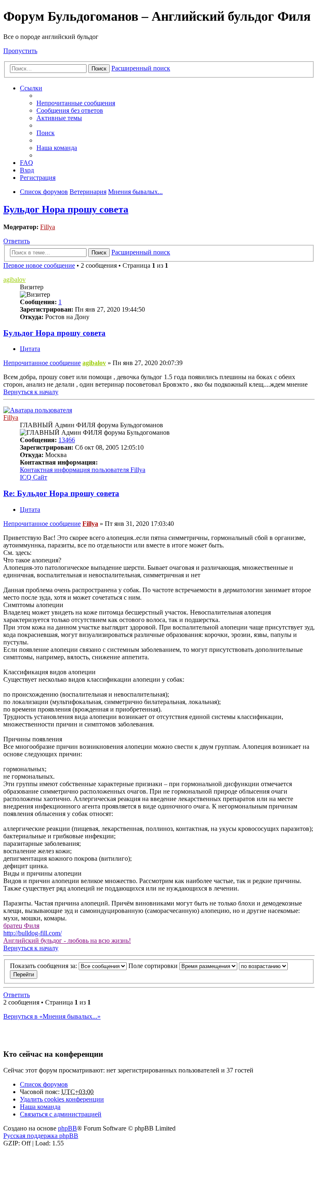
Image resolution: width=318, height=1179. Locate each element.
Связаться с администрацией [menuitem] (60, 1114)
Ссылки (31, 88)
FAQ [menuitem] (26, 162)
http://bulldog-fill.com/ (32, 933)
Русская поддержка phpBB (40, 1135)
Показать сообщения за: (44, 965)
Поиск (99, 68)
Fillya (47, 226)
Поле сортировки (153, 965)
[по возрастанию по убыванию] (263, 965)
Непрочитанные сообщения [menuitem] (75, 103)
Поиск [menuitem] (45, 132)
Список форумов (44, 1084)
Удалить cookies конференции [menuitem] (62, 1099)
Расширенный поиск (140, 68)
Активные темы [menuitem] (59, 117)
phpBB (67, 1128)
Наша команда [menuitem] (56, 147)
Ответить (16, 241)
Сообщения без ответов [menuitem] (69, 110)
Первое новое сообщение (39, 265)
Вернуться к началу (30, 391)
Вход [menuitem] (27, 170)
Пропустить (20, 50)
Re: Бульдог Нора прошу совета (61, 493)
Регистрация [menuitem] (37, 177)
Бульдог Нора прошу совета (65, 209)
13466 (66, 439)
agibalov (14, 279)
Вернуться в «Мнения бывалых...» (52, 1016)
